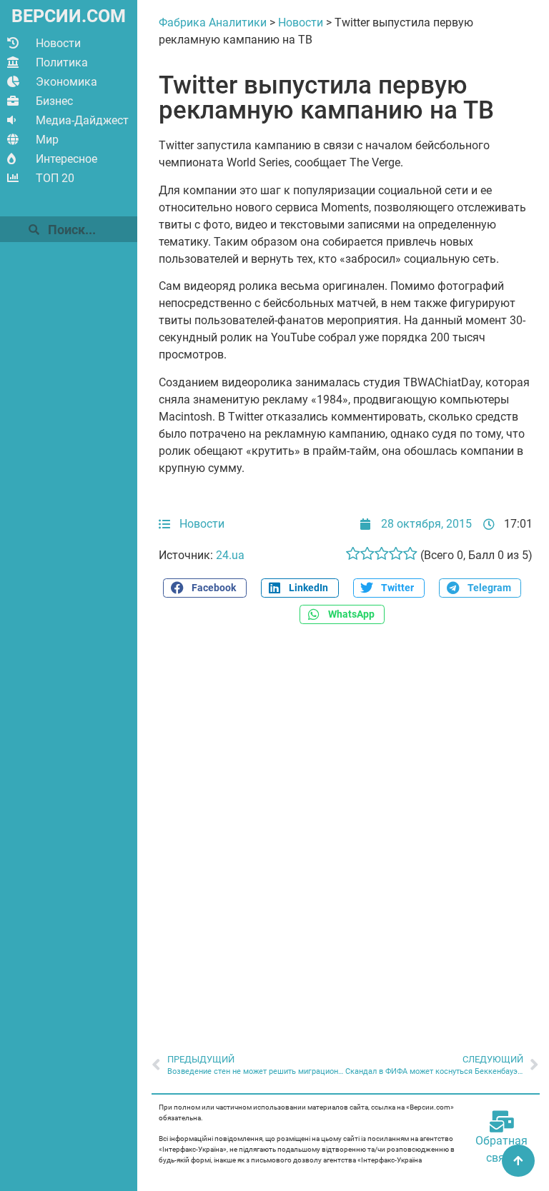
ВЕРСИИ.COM (68, 16)
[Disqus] (346, 831)
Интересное (66, 159)
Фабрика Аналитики (213, 22)
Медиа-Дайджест (82, 120)
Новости (58, 43)
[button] (204, 588)
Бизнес (54, 101)
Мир (47, 139)
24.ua (230, 555)
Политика (62, 62)
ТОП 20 (55, 178)
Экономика (66, 82)
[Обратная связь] (502, 1121)
